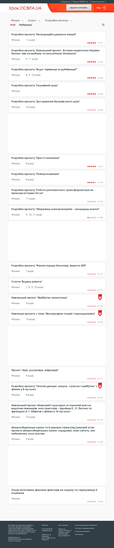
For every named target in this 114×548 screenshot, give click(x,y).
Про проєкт (79, 534)
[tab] (17, 20)
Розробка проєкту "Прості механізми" (35, 157)
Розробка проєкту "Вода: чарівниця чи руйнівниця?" (44, 69)
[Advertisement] (57, 133)
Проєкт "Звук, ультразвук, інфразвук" (35, 370)
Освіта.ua (66, 2)
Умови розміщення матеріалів (86, 525)
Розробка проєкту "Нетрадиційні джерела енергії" (43, 34)
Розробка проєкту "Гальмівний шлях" (34, 85)
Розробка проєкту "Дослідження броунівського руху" (45, 101)
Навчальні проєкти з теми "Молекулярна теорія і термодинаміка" (53, 313)
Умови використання (82, 531)
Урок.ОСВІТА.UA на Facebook (48, 538)
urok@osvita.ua (47, 530)
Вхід (99, 7)
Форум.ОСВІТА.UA (80, 2)
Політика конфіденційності (84, 528)
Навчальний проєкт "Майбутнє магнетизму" (39, 297)
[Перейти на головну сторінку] (25, 7)
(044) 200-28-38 (47, 529)
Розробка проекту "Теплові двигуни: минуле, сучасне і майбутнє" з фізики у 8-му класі (54, 388)
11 (27, 39)
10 (32, 74)
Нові (12, 24)
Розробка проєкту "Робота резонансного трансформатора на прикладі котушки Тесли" (52, 192)
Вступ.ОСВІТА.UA (64, 535)
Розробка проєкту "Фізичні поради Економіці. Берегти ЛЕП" (48, 265)
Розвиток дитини (97, 2)
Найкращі (25, 24)
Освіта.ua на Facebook (46, 535)
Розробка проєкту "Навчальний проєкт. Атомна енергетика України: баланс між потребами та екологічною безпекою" (55, 52)
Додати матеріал (78, 7)
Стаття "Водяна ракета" (26, 281)
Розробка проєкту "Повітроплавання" (35, 173)
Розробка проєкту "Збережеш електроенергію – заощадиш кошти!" (55, 209)
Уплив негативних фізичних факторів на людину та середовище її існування (54, 491)
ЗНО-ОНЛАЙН (63, 534)
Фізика (15, 39)
